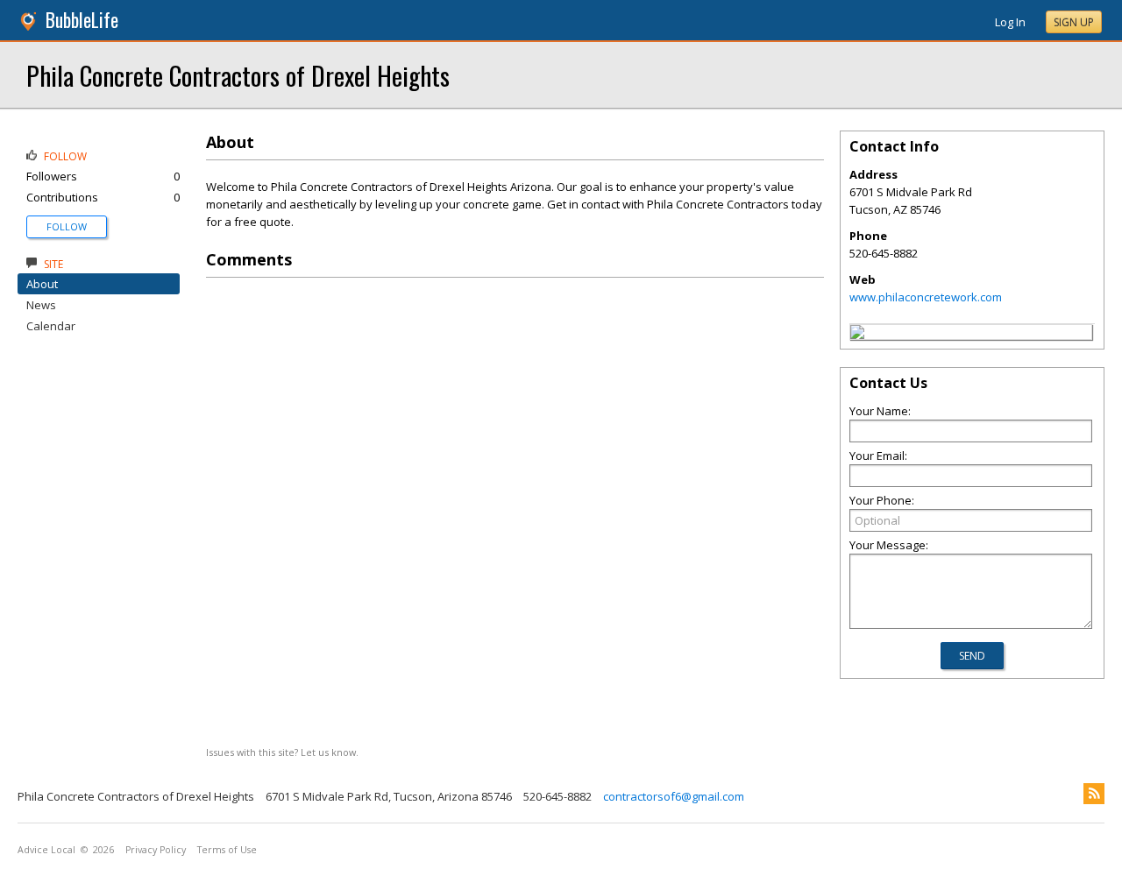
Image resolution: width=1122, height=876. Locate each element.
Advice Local (46, 850)
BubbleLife (82, 19)
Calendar (50, 326)
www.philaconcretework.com (925, 297)
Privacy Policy (155, 850)
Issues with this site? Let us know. (282, 752)
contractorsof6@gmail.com (673, 796)
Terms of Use (227, 850)
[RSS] (1093, 793)
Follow (66, 226)
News (41, 305)
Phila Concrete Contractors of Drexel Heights (238, 75)
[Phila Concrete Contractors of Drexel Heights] (857, 335)
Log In (1010, 22)
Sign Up (1074, 22)
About (42, 284)
